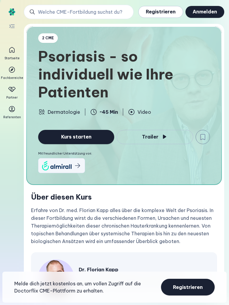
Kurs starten (76, 137)
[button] (79, 12)
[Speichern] (203, 137)
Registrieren (161, 12)
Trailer (150, 137)
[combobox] (82, 11)
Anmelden (205, 12)
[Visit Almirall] (61, 165)
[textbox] (124, 225)
